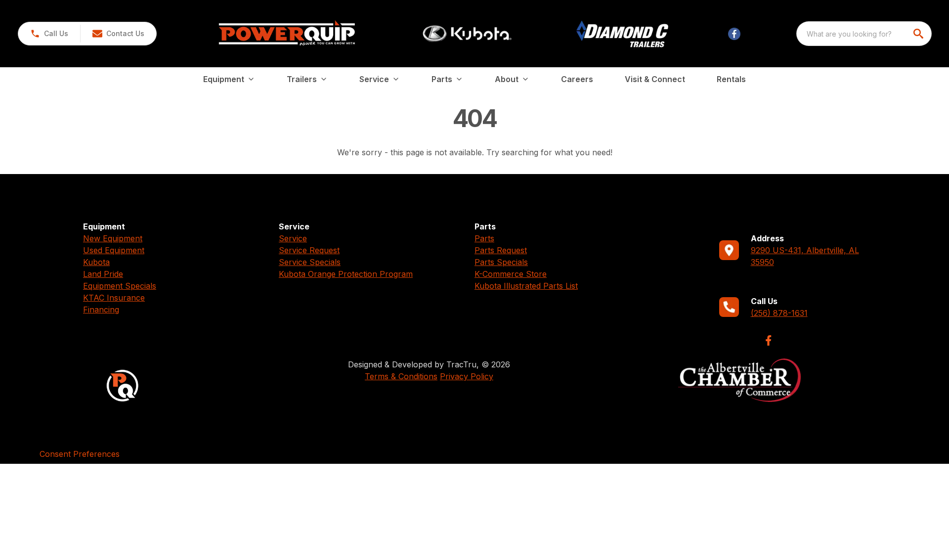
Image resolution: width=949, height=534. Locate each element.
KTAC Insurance (114, 298)
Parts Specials (501, 262)
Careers (577, 79)
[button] (49, 34)
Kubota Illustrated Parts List (526, 286)
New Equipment (112, 238)
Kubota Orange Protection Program (346, 274)
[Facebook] (768, 340)
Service (293, 238)
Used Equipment (113, 250)
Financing (101, 309)
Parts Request (500, 250)
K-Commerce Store (510, 274)
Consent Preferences (80, 454)
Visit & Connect (655, 79)
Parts (484, 238)
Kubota (96, 262)
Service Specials (310, 262)
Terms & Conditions (401, 376)
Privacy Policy (466, 376)
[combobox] (864, 33)
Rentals (731, 79)
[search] (919, 33)
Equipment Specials (119, 286)
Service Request (309, 250)
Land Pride (103, 274)
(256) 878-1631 (779, 313)
